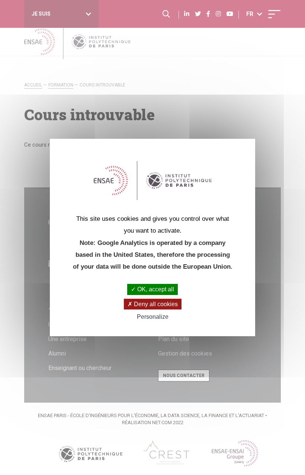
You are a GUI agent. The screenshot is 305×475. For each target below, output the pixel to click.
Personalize (152, 317)
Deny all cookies (155, 304)
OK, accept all (155, 289)
